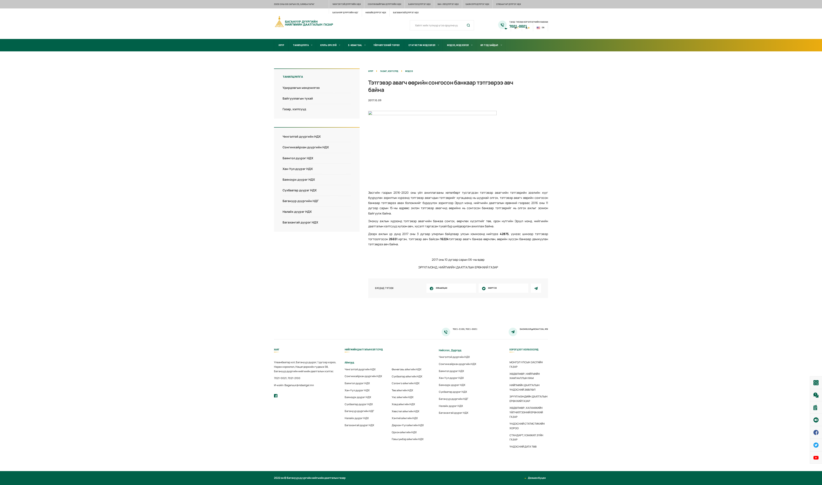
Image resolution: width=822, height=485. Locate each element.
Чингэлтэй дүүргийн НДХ (346, 4)
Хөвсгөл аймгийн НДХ (405, 411)
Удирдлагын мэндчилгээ (301, 88)
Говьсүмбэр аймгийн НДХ (408, 439)
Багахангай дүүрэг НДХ (405, 12)
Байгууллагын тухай (298, 98)
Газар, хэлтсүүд (294, 109)
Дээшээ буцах (537, 478)
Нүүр (281, 45)
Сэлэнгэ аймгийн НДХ (406, 383)
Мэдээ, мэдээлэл (458, 45)
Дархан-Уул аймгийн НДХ (408, 425)
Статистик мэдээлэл (421, 45)
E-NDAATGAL (355, 45)
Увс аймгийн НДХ (403, 397)
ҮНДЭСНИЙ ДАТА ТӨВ (523, 446)
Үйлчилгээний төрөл (387, 45)
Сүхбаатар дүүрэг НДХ (508, 4)
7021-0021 (518, 26)
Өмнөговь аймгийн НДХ (406, 369)
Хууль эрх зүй (328, 45)
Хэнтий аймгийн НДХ (405, 418)
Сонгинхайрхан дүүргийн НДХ (384, 4)
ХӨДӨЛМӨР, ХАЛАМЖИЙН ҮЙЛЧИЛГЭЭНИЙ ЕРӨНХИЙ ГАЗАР (526, 412)
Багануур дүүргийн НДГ (345, 12)
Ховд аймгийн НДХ (403, 404)
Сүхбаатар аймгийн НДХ (407, 376)
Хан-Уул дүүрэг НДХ (448, 4)
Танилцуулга (301, 45)
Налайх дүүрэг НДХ (375, 12)
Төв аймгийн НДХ (402, 390)
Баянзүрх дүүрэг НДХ (477, 4)
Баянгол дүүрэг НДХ (419, 4)
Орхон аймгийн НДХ (404, 432)
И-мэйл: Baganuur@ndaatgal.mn (294, 385)
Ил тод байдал (489, 45)
